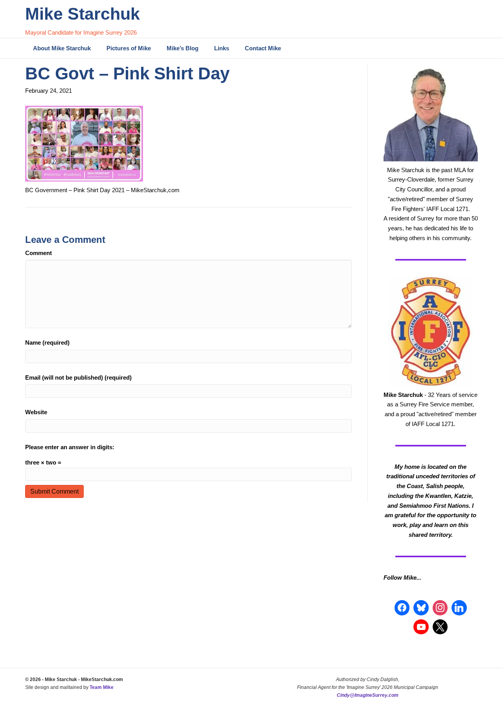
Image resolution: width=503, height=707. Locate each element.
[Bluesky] (420, 607)
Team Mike (102, 687)
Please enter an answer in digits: (69, 447)
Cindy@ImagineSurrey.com (367, 695)
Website (36, 412)
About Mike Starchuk (62, 48)
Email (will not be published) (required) (78, 377)
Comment (38, 253)
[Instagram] (440, 607)
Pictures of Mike (128, 48)
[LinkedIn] (459, 607)
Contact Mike (263, 48)
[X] (440, 626)
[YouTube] (420, 626)
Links (221, 48)
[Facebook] (402, 607)
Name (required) (47, 342)
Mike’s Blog (182, 48)
